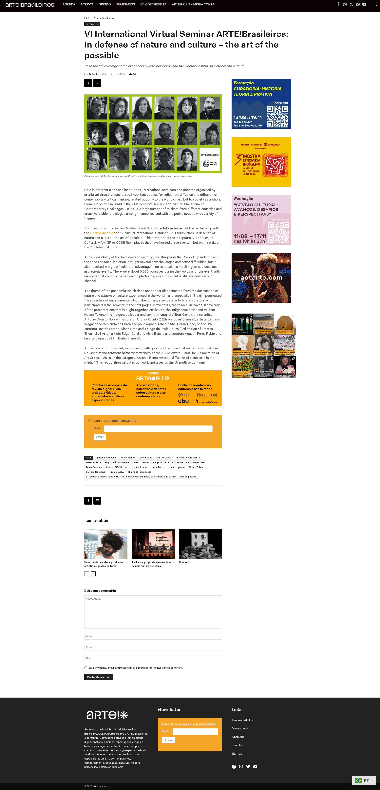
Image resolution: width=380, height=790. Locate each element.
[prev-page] (86, 573)
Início (87, 18)
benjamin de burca (163, 462)
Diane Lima (183, 462)
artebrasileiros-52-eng (97, 462)
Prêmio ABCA (117, 471)
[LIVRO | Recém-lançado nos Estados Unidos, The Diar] (263, 367)
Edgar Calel (199, 462)
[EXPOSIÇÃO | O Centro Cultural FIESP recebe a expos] (242, 324)
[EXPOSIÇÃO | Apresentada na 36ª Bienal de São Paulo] (263, 324)
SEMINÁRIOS (125, 4)
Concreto (184, 562)
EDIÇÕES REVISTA (153, 4)
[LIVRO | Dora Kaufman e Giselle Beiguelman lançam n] (263, 345)
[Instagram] (345, 5)
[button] (375, 5)
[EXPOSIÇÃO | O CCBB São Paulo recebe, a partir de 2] (242, 345)
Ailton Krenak (128, 457)
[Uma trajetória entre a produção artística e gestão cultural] (105, 544)
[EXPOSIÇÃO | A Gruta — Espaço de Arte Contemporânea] (285, 345)
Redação (93, 74)
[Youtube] (364, 5)
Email (97, 428)
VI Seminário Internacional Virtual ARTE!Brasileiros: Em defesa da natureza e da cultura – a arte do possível (141, 476)
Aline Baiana (145, 457)
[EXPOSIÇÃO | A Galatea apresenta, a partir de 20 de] (242, 367)
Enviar (100, 437)
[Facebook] (338, 5)
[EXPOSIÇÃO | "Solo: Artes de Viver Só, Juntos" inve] (285, 324)
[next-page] (93, 573)
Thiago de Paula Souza (139, 471)
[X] (351, 5)
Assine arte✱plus (242, 720)
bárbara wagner (121, 462)
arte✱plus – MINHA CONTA (193, 4)
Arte (96, 18)
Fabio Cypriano (94, 467)
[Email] (97, 83)
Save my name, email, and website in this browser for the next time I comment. (135, 667)
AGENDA (69, 4)
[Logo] (32, 6)
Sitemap (237, 753)
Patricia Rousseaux (95, 471)
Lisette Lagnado (176, 467)
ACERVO (87, 4)
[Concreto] (200, 544)
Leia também (96, 521)
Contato (237, 745)
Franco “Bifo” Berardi (117, 467)
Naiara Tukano (196, 467)
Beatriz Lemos (141, 462)
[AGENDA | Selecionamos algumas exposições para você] (285, 367)
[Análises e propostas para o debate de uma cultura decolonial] (153, 544)
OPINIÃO (105, 4)
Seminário (92, 24)
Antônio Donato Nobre (188, 457)
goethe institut (139, 467)
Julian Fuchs (158, 467)
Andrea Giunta (163, 457)
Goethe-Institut (101, 233)
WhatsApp (238, 737)
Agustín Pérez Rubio (106, 457)
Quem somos (240, 728)
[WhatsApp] (358, 5)
